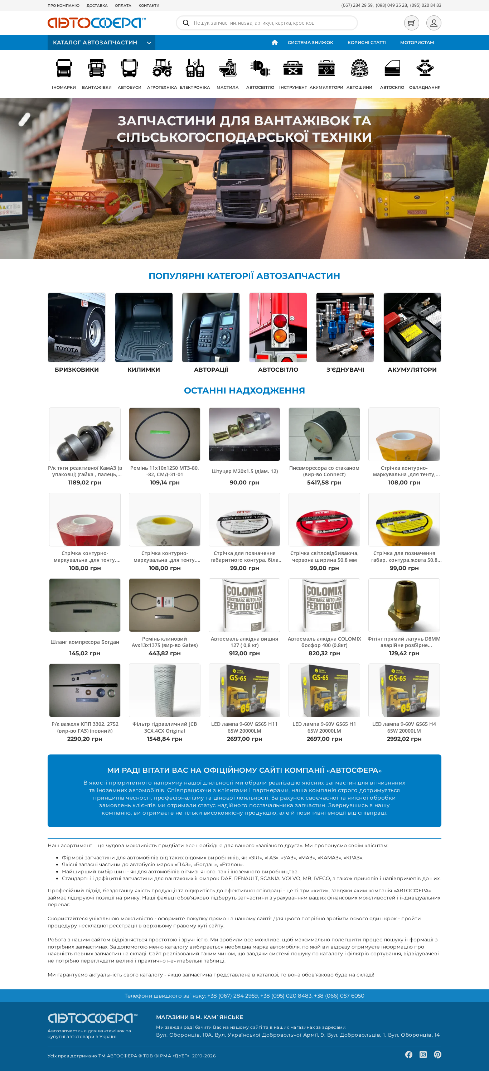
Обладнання (425, 87)
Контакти (149, 5)
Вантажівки (97, 87)
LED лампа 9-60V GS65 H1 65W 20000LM (324, 727)
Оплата (123, 5)
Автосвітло (260, 87)
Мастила (228, 87)
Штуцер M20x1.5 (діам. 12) (245, 471)
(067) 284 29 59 (357, 5)
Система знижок (310, 42)
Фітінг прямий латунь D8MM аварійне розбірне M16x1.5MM (404, 645)
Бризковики (77, 369)
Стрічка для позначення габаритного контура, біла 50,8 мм (244, 559)
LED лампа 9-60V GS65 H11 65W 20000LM (244, 727)
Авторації (211, 369)
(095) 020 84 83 (425, 5)
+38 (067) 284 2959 (232, 995)
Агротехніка (162, 87)
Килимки (143, 369)
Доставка (97, 5)
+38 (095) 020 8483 (285, 995)
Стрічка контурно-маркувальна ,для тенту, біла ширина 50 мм (165, 559)
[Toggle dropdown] (148, 42)
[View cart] (411, 22)
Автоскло (392, 87)
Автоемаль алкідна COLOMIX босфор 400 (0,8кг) (324, 641)
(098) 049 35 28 (391, 5)
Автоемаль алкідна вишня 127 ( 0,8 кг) (244, 641)
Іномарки (64, 87)
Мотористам (417, 42)
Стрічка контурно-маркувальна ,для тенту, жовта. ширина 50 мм (404, 474)
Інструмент (293, 87)
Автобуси (129, 87)
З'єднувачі (345, 369)
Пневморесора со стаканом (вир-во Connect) (324, 471)
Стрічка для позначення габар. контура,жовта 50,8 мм (404, 559)
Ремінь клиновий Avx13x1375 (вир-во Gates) (165, 641)
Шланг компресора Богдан (84, 641)
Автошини (359, 87)
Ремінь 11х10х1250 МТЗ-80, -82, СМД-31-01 (164, 471)
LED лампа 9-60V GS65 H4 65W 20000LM (404, 727)
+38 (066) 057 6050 (339, 995)
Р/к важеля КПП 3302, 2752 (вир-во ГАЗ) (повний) (85, 727)
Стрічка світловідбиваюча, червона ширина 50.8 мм (324, 556)
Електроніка (195, 87)
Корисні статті (367, 42)
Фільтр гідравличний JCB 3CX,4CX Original (164, 727)
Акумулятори (326, 87)
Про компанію (63, 5)
